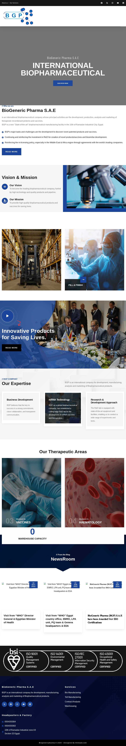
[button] (123, 262)
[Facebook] (101, 3)
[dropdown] (125, 16)
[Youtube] (118, 3)
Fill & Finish (76, 285)
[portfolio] (31, 259)
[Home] (18, 16)
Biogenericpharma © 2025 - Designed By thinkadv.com (63, 743)
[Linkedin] (123, 3)
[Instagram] (112, 3)
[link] (21, 409)
